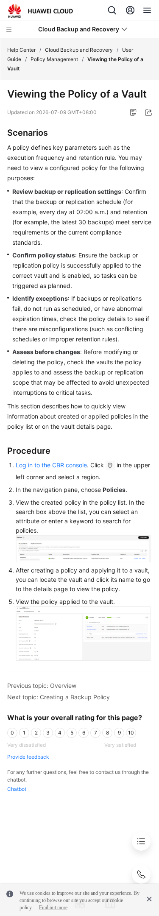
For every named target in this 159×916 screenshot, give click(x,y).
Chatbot (16, 789)
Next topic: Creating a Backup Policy (58, 697)
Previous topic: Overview (41, 685)
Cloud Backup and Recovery (79, 50)
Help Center (21, 50)
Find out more (53, 907)
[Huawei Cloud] (40, 11)
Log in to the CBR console (51, 465)
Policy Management (54, 59)
